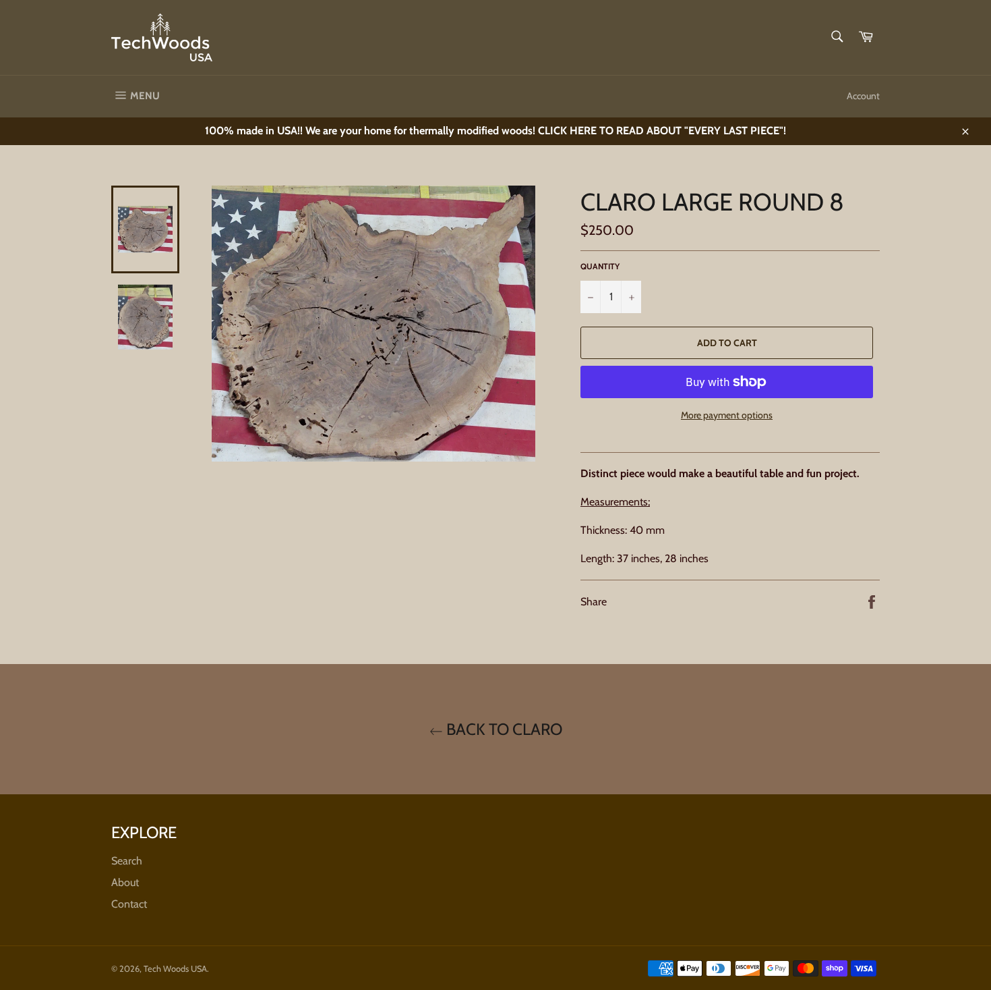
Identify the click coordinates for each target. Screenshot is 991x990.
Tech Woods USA (175, 969)
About (125, 882)
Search (126, 860)
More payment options (727, 415)
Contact (129, 904)
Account (863, 96)
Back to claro (502, 729)
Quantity (600, 266)
